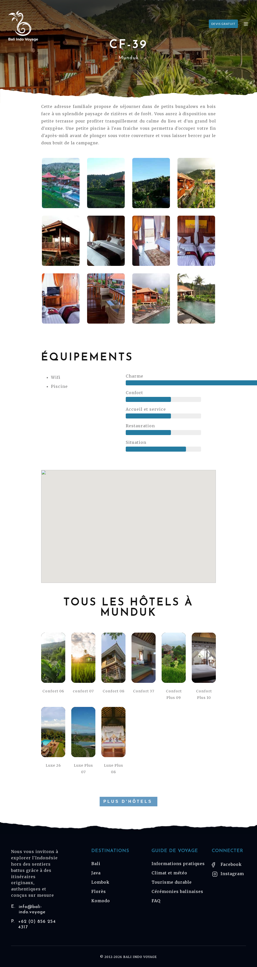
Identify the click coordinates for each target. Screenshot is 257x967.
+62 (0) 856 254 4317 (33, 924)
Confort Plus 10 (204, 694)
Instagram (231, 873)
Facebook (230, 864)
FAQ (156, 900)
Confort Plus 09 (174, 694)
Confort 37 (143, 691)
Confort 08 (113, 691)
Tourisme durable (172, 882)
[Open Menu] (246, 24)
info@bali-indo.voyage (28, 909)
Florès (98, 891)
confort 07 (83, 691)
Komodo (100, 900)
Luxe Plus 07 (83, 768)
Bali (95, 863)
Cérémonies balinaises (177, 891)
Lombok (100, 882)
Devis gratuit (223, 24)
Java (96, 872)
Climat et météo (169, 872)
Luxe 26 (53, 765)
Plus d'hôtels (127, 801)
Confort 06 (53, 691)
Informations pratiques (178, 863)
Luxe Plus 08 (113, 768)
